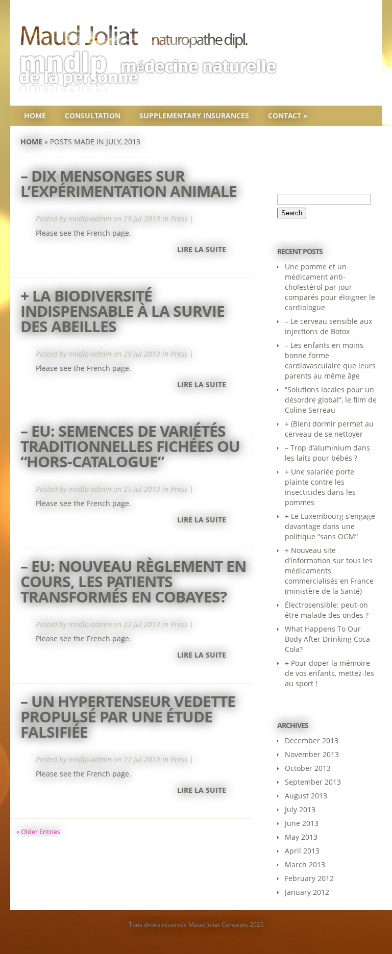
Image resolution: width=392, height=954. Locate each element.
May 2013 (301, 837)
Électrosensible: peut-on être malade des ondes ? (327, 610)
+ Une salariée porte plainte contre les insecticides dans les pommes (320, 487)
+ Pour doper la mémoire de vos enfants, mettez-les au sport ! (329, 673)
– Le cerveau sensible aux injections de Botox (328, 326)
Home (35, 115)
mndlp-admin (89, 218)
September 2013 (313, 782)
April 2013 (302, 851)
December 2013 (311, 740)
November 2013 (312, 754)
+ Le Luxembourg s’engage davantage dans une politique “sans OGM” (330, 526)
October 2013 (308, 768)
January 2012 (307, 892)
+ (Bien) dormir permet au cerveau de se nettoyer (329, 429)
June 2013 (301, 823)
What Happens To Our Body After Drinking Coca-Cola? (329, 639)
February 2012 (309, 878)
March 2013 (305, 864)
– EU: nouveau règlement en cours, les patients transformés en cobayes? (133, 581)
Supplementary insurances (194, 115)
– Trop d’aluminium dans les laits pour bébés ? (327, 453)
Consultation (92, 115)
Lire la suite (201, 249)
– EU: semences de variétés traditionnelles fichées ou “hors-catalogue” (130, 446)
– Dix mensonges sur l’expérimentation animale (128, 183)
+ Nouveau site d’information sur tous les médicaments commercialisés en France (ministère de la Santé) (329, 570)
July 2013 (300, 809)
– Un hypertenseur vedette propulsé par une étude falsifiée (127, 716)
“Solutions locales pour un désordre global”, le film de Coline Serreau (331, 400)
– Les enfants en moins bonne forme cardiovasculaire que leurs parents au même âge (330, 360)
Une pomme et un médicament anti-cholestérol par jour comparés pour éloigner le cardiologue (330, 287)
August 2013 (306, 795)
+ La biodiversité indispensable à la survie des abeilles (122, 311)
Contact (288, 115)
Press (178, 218)
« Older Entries (38, 831)
